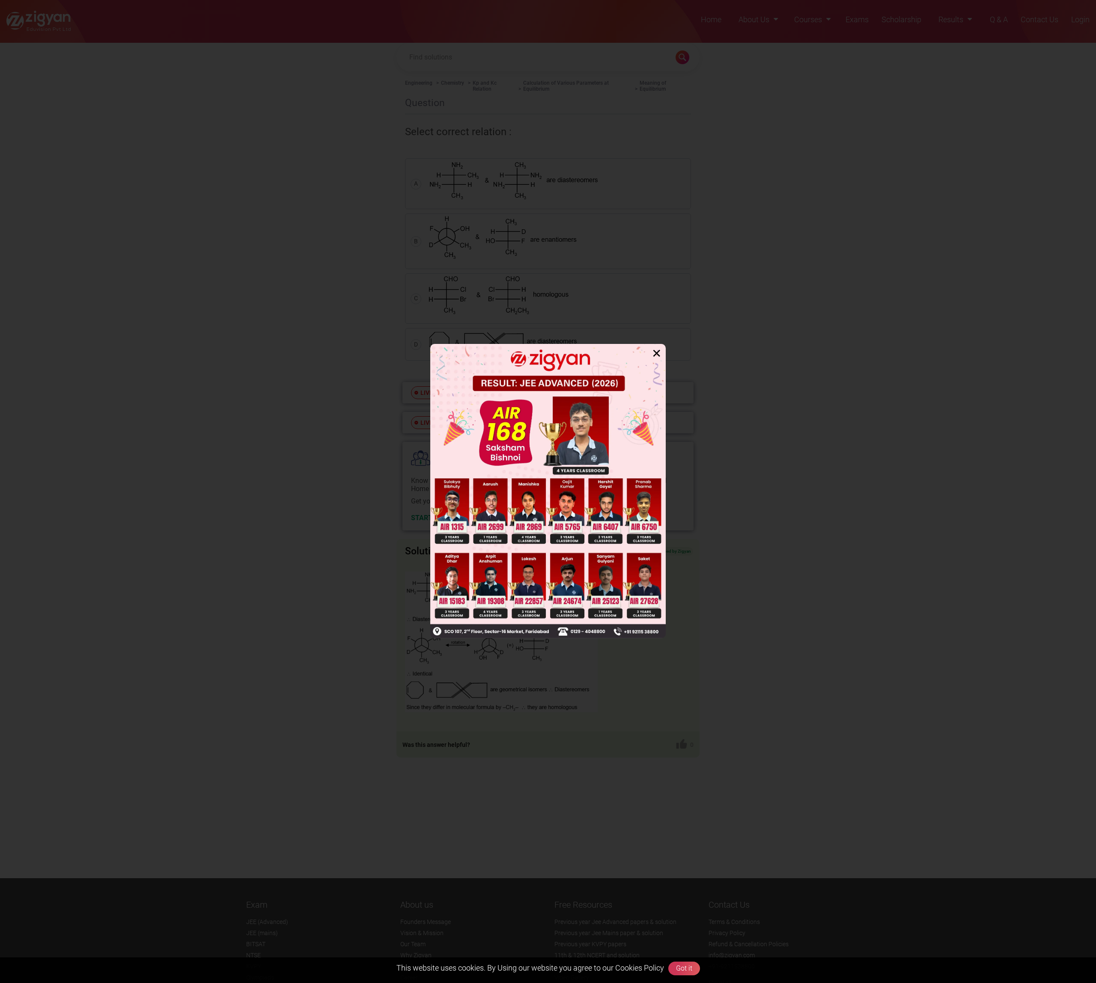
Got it (684, 968)
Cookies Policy (639, 967)
